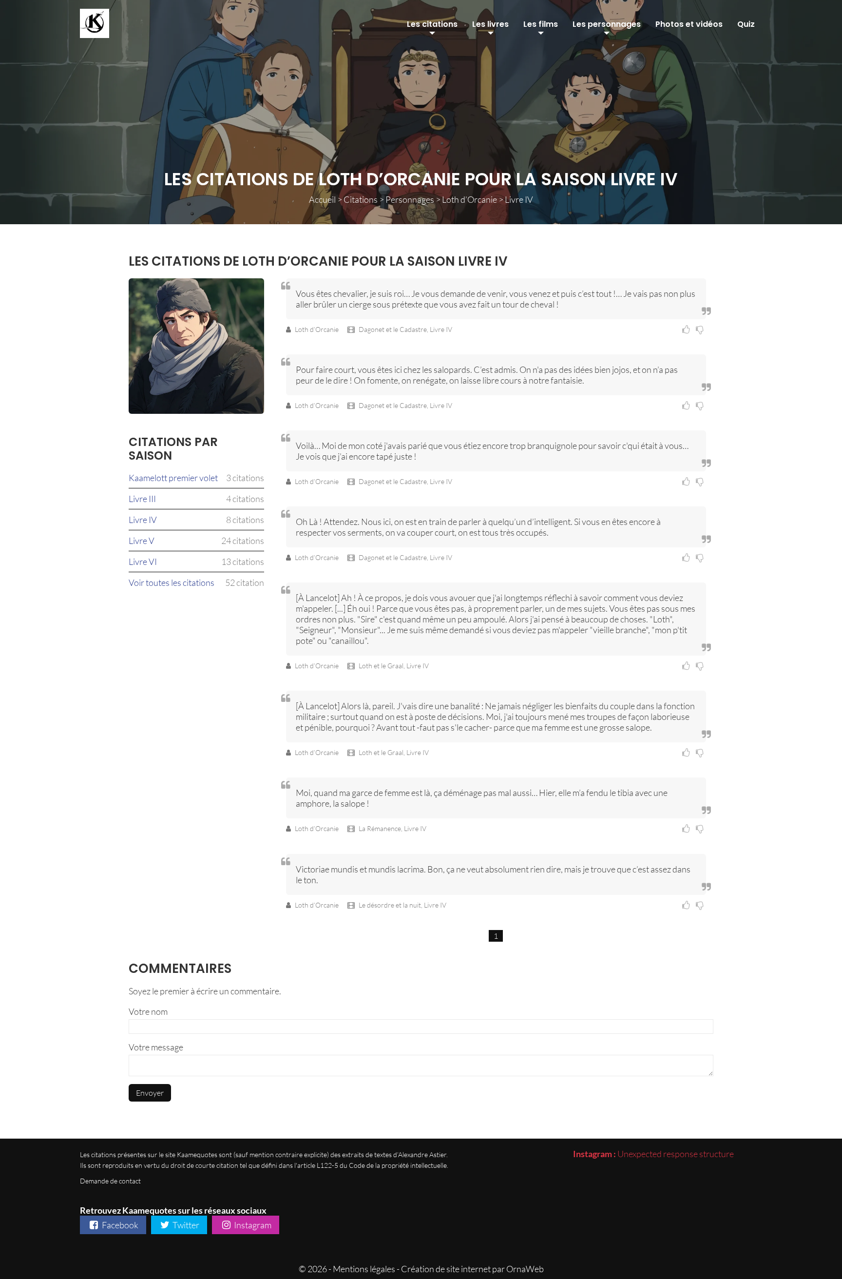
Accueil (322, 199)
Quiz (746, 24)
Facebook (119, 1225)
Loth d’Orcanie (469, 199)
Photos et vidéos (689, 24)
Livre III (142, 498)
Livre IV (143, 519)
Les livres (490, 24)
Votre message (156, 1047)
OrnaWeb (525, 1268)
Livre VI (143, 561)
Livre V (141, 540)
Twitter (185, 1225)
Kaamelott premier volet (173, 477)
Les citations (432, 24)
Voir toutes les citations (171, 582)
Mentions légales (364, 1268)
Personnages (409, 199)
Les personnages (607, 24)
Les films (540, 24)
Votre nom (148, 1011)
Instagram (251, 1225)
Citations (361, 199)
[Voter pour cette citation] (688, 329)
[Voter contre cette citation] (701, 329)
